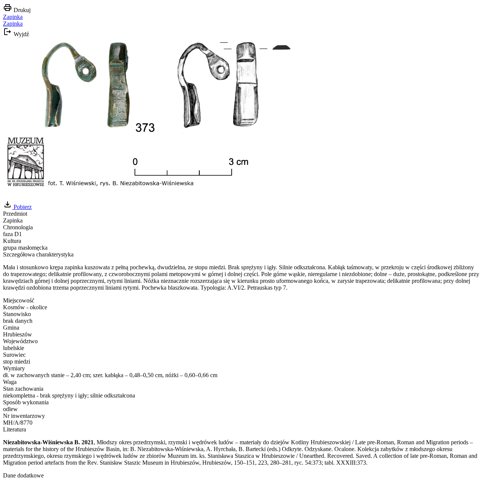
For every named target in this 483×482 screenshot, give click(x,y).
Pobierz (22, 207)
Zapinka (13, 17)
